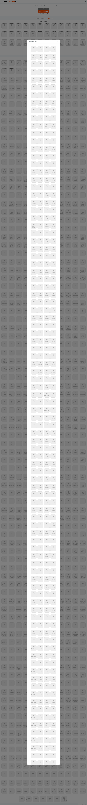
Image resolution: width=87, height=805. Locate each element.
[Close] (58, 42)
